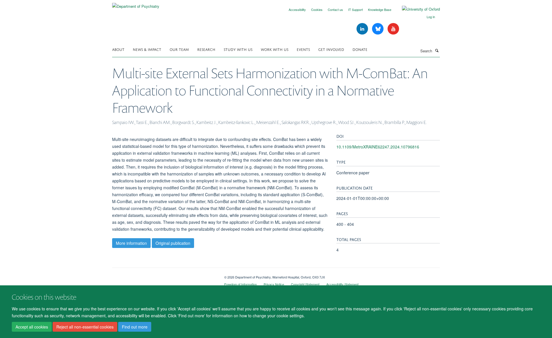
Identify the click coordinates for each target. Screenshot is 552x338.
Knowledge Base (379, 9)
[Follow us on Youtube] (393, 29)
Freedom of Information (240, 284)
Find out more (134, 327)
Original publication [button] (173, 243)
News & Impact (147, 49)
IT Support (355, 9)
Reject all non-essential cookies (85, 327)
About (118, 49)
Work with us (274, 49)
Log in (431, 16)
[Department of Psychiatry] (135, 4)
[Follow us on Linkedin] (362, 29)
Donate (359, 49)
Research (206, 49)
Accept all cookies (32, 327)
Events (303, 49)
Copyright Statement (305, 284)
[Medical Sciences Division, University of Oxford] (164, 275)
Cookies (317, 9)
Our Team (179, 49)
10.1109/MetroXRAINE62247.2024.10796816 (377, 147)
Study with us (238, 49)
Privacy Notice (274, 284)
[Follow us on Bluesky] (378, 29)
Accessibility (297, 9)
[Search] (437, 50)
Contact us (335, 9)
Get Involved (331, 49)
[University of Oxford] (416, 9)
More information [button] (131, 243)
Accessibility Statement (342, 284)
